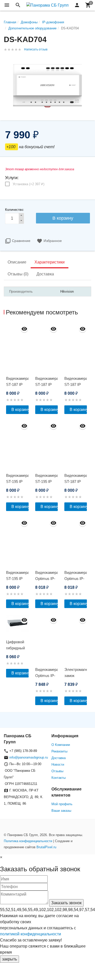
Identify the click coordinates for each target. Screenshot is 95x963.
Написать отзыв (35, 49)
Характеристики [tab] (49, 262)
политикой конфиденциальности (30, 934)
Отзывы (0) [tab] (18, 274)
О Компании (60, 745)
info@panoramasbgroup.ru (28, 757)
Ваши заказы (61, 811)
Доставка (58, 758)
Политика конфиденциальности (28, 841)
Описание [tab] (17, 262)
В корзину (20, 409)
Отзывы (57, 771)
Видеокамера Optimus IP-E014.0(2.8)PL (46, 578)
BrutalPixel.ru (46, 847)
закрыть (9, 959)
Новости (57, 764)
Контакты (58, 778)
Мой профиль (61, 804)
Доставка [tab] (45, 274)
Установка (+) (28, 184)
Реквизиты (59, 751)
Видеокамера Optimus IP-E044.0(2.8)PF (46, 675)
